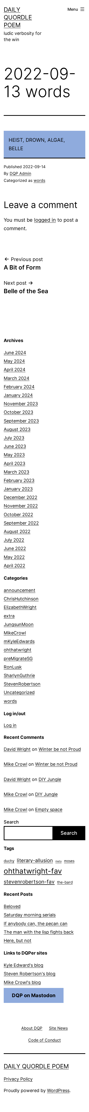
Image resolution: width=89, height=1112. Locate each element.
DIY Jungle (50, 779)
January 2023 (18, 488)
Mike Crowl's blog (22, 982)
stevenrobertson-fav (29, 882)
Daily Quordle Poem (18, 17)
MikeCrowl (15, 632)
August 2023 (17, 429)
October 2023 (18, 412)
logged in (45, 220)
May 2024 (14, 361)
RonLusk (13, 667)
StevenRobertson (22, 684)
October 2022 (18, 514)
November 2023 (21, 403)
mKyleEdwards (19, 641)
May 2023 (14, 454)
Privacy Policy (18, 1079)
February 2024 (19, 386)
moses (69, 861)
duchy (9, 860)
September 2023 (21, 420)
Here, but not (17, 940)
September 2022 (21, 523)
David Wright (17, 749)
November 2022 (21, 505)
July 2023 (14, 437)
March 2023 (16, 472)
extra (9, 616)
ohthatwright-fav (33, 871)
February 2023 (19, 480)
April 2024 (14, 369)
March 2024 (16, 378)
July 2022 (14, 540)
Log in (10, 725)
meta (58, 861)
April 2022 (14, 565)
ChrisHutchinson (21, 598)
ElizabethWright (20, 607)
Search (11, 822)
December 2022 (20, 497)
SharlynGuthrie (19, 675)
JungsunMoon (19, 624)
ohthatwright (17, 649)
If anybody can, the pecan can (35, 923)
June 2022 (15, 548)
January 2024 (18, 395)
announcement (19, 590)
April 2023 (14, 463)
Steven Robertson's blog (29, 973)
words (39, 180)
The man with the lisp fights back (39, 932)
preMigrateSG (18, 658)
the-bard (65, 882)
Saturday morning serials (30, 914)
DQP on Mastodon (33, 995)
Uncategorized (19, 692)
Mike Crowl (15, 764)
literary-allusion (35, 860)
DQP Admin (20, 173)
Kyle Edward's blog (23, 965)
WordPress (58, 1090)
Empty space (48, 809)
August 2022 (17, 531)
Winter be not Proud (60, 749)
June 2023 (15, 446)
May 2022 (14, 557)
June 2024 (15, 352)
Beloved (12, 906)
